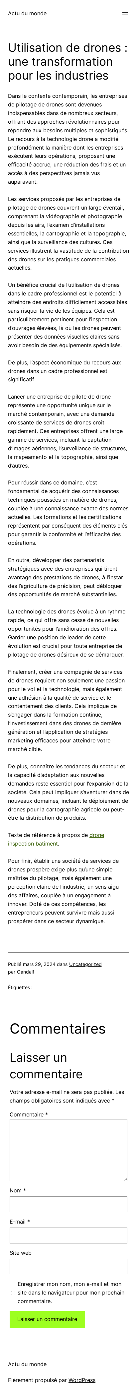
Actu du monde (27, 13)
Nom (18, 1190)
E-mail (20, 1221)
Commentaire (29, 1114)
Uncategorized (85, 964)
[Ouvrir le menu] (125, 14)
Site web (21, 1252)
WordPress (81, 1380)
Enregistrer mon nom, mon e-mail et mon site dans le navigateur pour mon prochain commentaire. (71, 1292)
